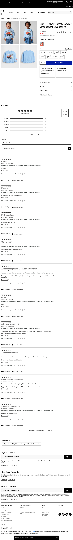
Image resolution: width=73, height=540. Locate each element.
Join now (4, 479)
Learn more (11, 479)
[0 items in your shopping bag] (71, 2)
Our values (44, 510)
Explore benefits (24, 510)
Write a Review (65, 113)
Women (11, 12)
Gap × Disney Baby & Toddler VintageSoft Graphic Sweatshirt (22, 444)
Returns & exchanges (6, 512)
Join (48, 73)
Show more (5, 447)
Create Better (45, 512)
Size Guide (68, 49)
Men (18, 12)
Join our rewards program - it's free (27, 513)
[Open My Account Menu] (67, 2)
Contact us (14, 465)
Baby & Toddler (41, 12)
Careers (44, 508)
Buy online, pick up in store (6, 521)
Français (9, 528)
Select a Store (61, 70)
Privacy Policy (16, 531)
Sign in (43, 73)
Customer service (5, 508)
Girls (25, 12)
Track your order (5, 514)
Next (49, 430)
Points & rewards (24, 508)
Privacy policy (5, 465)
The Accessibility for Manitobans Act (19, 533)
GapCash (3, 524)
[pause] (71, 6)
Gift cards (3, 516)
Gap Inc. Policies (34, 533)
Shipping (3, 510)
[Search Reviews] (69, 148)
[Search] (70, 12)
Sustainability (47, 531)
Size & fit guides (5, 518)
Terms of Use (39, 531)
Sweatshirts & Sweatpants (19, 18)
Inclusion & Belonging (45, 515)
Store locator (61, 510)
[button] (19, 60)
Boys (31, 12)
